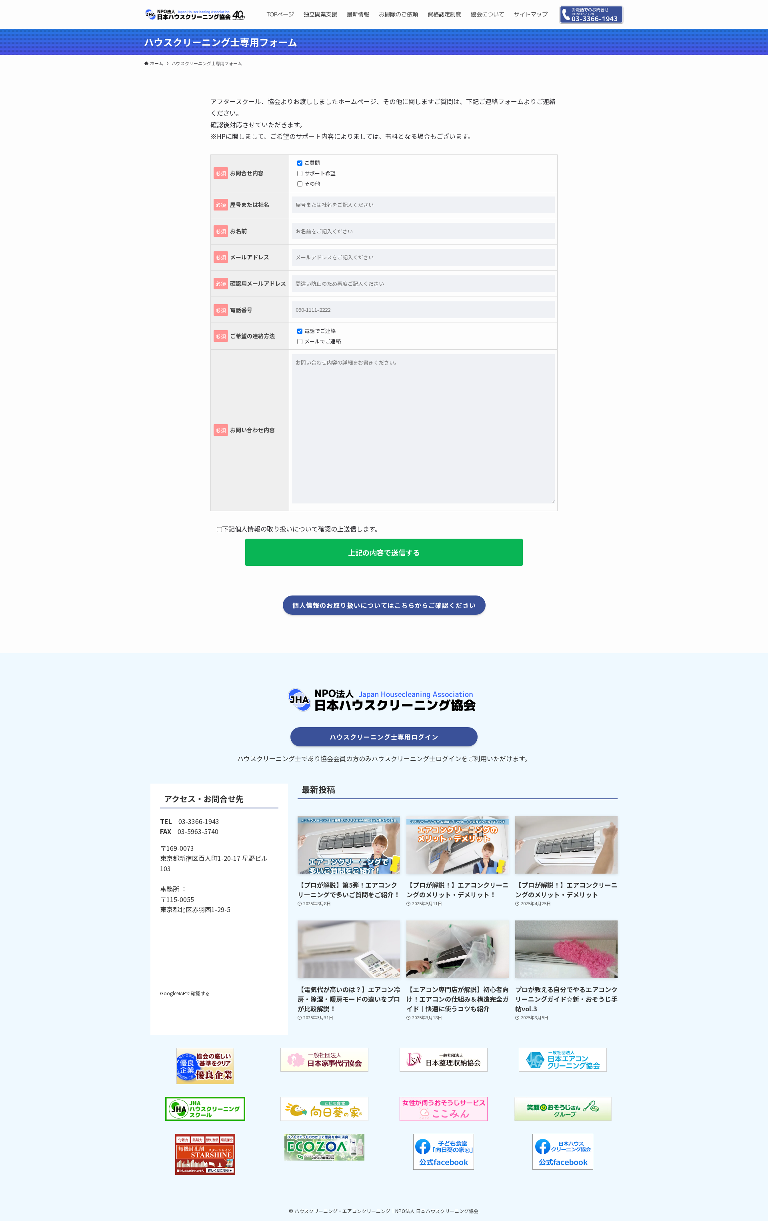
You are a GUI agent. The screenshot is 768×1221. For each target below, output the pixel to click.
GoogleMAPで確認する (185, 993)
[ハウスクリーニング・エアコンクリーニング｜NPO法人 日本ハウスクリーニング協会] (195, 14)
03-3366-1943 (198, 821)
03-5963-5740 (198, 831)
